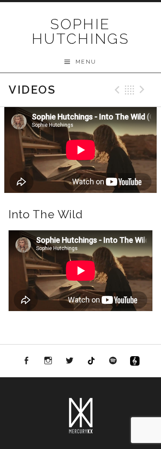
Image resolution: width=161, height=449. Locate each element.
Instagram (48, 361)
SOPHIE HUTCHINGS (81, 31)
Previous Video (116, 89)
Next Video (143, 89)
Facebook (26, 361)
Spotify (113, 361)
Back (130, 89)
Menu (86, 61)
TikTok (91, 361)
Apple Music (135, 362)
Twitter (69, 361)
